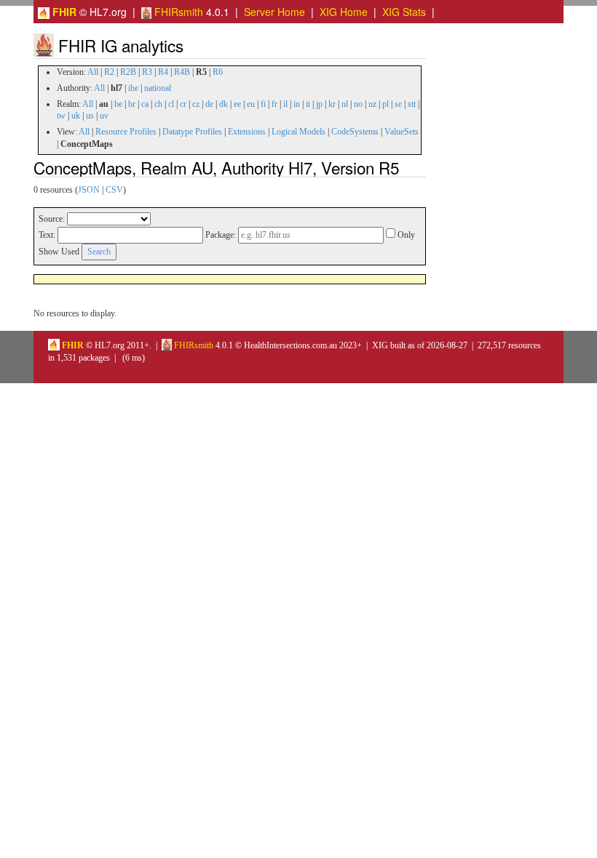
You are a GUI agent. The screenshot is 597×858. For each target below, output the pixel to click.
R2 (109, 72)
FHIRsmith (177, 11)
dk (223, 104)
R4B (182, 72)
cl (171, 104)
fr (274, 104)
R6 (218, 72)
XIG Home (344, 11)
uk (75, 116)
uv (104, 116)
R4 (163, 72)
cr (183, 104)
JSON (89, 190)
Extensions (247, 132)
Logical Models (298, 132)
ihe (133, 88)
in (296, 104)
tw (61, 116)
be (118, 104)
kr (332, 104)
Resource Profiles (126, 132)
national (157, 88)
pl (385, 104)
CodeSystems (355, 132)
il (285, 104)
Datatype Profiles (192, 132)
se (398, 104)
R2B (128, 72)
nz (372, 104)
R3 (147, 72)
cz (195, 104)
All (92, 72)
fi (263, 104)
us (90, 116)
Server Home (274, 11)
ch (158, 104)
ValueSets (401, 132)
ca (145, 104)
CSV (114, 190)
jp (319, 104)
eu (251, 104)
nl (344, 104)
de (209, 104)
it (308, 104)
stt (412, 104)
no (358, 104)
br (131, 104)
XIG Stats (404, 11)
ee (237, 104)
